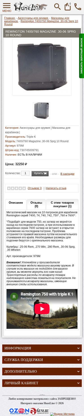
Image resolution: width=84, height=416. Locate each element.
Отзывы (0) (36, 204)
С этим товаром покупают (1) (62, 204)
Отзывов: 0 (35, 188)
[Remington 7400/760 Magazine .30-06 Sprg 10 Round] (42, 91)
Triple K (31, 136)
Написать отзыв (56, 188)
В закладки (67, 173)
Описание (16, 202)
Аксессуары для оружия (35, 127)
